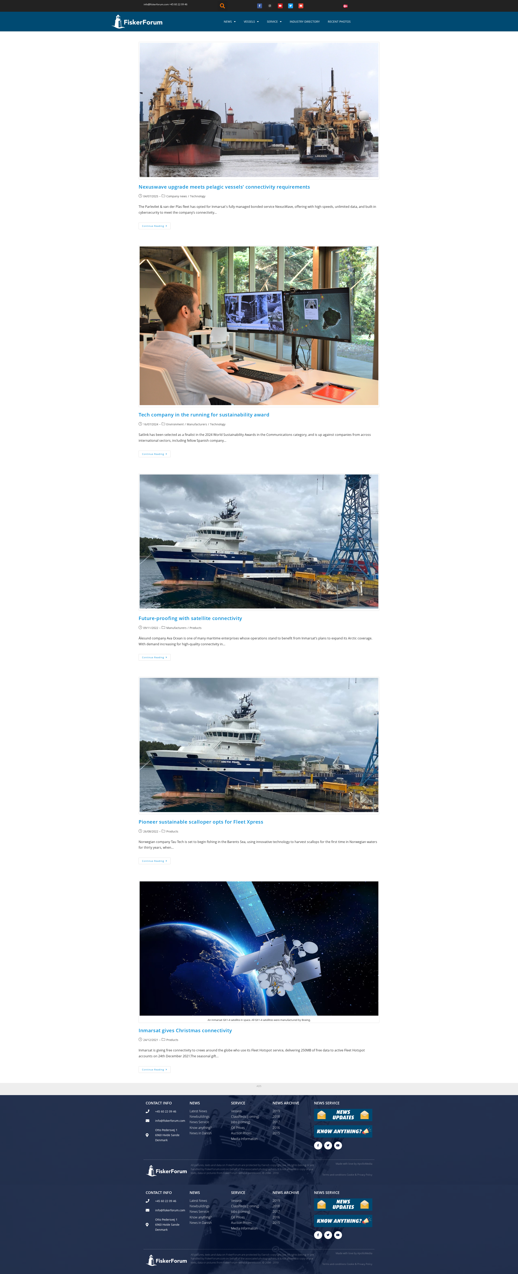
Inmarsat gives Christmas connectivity (185, 1030)
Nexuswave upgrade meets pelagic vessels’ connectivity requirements (224, 186)
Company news (176, 196)
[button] (222, 6)
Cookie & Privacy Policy (359, 1174)
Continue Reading (156, 225)
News (228, 21)
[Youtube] (280, 5)
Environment (175, 424)
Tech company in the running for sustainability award (204, 414)
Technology (197, 196)
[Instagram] (269, 5)
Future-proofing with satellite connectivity (190, 618)
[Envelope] (300, 5)
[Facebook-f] (318, 1145)
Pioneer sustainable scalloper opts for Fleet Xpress (201, 821)
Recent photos (339, 21)
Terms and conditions (334, 1174)
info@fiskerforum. (154, 4)
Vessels (249, 21)
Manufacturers (197, 424)
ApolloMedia (364, 1163)
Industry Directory (305, 21)
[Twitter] (290, 5)
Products (196, 628)
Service (272, 21)
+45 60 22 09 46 (178, 4)
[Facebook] (259, 5)
